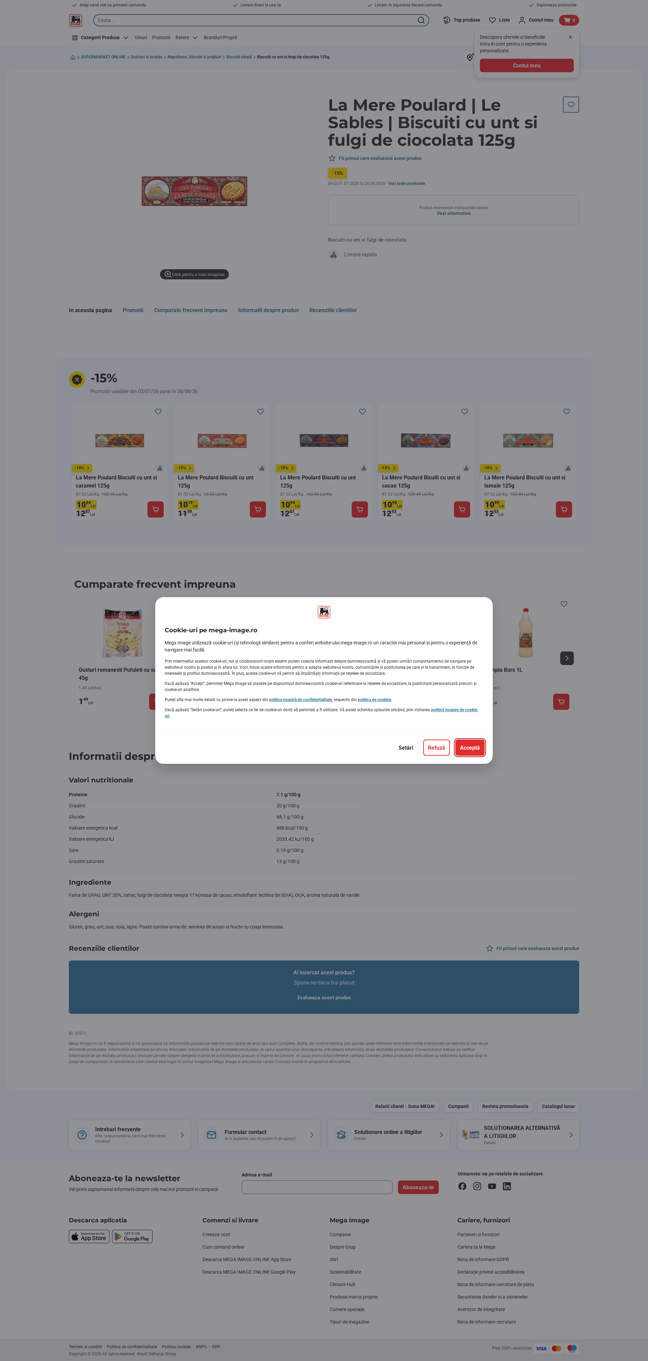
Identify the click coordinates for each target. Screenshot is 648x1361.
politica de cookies (374, 699)
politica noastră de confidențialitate (300, 699)
